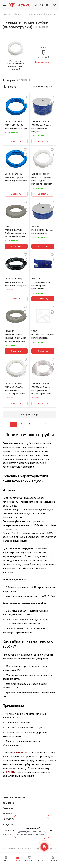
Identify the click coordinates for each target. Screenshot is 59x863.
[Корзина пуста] (54, 4)
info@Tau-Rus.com (13, 824)
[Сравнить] (25, 102)
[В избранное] (25, 97)
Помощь (8, 808)
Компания (8, 802)
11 (45, 424)
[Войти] (47, 4)
